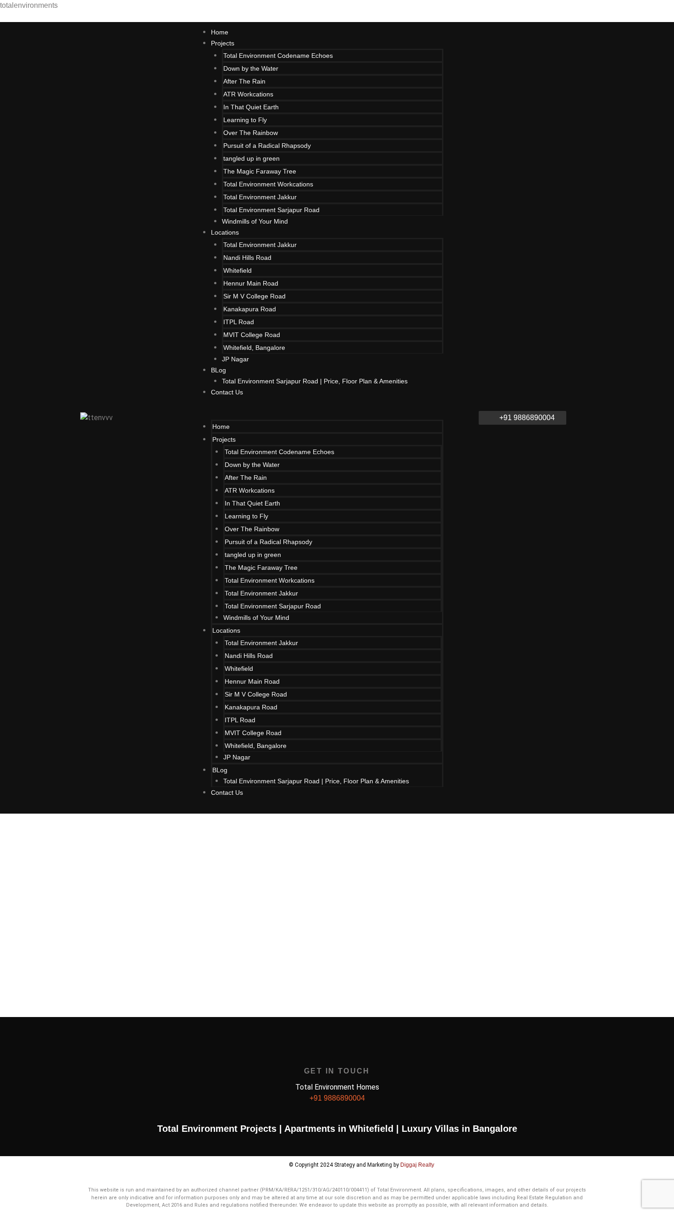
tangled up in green (251, 158)
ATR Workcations (248, 94)
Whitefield (237, 270)
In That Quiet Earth (251, 107)
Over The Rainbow (250, 132)
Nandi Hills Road (247, 257)
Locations (225, 232)
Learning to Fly (245, 120)
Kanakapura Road (249, 309)
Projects (222, 43)
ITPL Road (238, 322)
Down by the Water (250, 68)
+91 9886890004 (337, 1098)
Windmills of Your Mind (255, 221)
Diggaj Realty (417, 1165)
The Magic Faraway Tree (259, 171)
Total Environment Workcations (268, 184)
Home (221, 426)
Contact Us (227, 392)
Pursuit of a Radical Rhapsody (267, 145)
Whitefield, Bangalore (254, 347)
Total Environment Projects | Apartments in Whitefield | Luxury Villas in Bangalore (337, 1129)
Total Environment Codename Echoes (278, 55)
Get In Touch (337, 1071)
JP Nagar (235, 359)
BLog (218, 370)
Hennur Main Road (250, 283)
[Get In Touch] (337, 1051)
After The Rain (244, 81)
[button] (327, 414)
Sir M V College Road (254, 296)
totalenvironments (29, 5)
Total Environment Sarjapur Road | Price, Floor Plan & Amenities (315, 381)
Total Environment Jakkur (260, 197)
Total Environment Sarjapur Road (271, 210)
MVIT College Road (251, 334)
